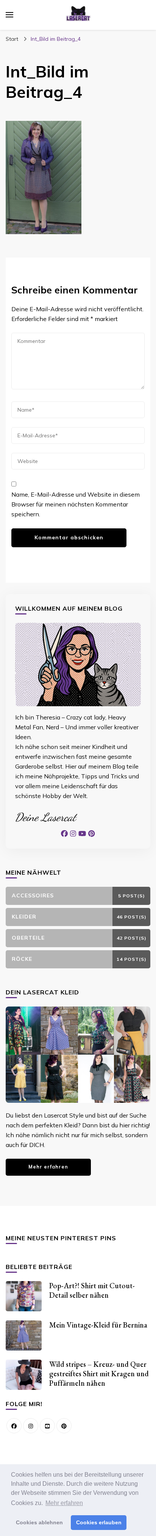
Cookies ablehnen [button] (39, 1522)
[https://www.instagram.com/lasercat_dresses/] (30, 1425)
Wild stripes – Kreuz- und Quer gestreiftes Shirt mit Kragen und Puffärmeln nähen (99, 1373)
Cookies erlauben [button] (99, 1522)
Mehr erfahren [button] (64, 1503)
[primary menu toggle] (9, 14)
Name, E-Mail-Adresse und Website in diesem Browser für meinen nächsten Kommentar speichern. (75, 504)
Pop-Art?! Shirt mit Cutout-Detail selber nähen (92, 1290)
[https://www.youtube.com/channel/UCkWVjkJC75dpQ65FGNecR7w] (47, 1425)
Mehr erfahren (48, 1167)
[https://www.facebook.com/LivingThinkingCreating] (14, 1425)
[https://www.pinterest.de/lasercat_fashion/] (64, 1425)
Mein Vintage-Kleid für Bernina (98, 1325)
